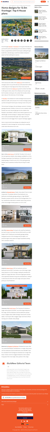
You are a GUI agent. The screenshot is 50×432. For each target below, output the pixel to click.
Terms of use (30, 427)
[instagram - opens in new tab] (27, 421)
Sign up (43, 1)
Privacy (25, 427)
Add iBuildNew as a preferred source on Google (15, 397)
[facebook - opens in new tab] (21, 421)
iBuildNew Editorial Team (18, 363)
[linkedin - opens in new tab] (24, 421)
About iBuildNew (18, 427)
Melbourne (19, 82)
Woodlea (10, 46)
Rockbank (16, 46)
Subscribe (25, 418)
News (4, 5)
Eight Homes (11, 154)
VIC (7, 5)
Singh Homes (12, 308)
